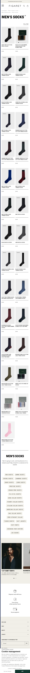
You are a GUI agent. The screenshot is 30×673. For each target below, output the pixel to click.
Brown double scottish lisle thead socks (21, 355)
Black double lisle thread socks (7, 103)
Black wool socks (7, 242)
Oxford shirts (8, 478)
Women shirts (20, 474)
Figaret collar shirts (15, 502)
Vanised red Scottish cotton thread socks (8, 159)
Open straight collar (15, 517)
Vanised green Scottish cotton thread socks (21, 159)
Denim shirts (9, 482)
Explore (4, 622)
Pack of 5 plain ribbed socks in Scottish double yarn (21, 46)
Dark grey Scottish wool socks (7, 45)
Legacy (3, 634)
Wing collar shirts (15, 498)
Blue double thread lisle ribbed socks (20, 298)
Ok (26, 643)
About (3, 630)
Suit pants (15, 525)
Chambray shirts (21, 478)
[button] (2, 5)
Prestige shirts (15, 486)
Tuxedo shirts (9, 521)
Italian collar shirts (15, 505)
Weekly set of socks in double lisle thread (21, 412)
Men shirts (9, 474)
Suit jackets (21, 521)
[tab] (18, 42)
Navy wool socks (20, 214)
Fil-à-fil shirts (15, 494)
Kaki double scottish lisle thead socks (7, 384)
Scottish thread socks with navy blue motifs (8, 298)
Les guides (15, 532)
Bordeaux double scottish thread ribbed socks (8, 326)
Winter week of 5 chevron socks (6, 412)
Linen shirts (20, 482)
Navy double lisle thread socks (6, 75)
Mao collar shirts (15, 513)
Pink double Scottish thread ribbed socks (7, 440)
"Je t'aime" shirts (8, 571)
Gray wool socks (20, 242)
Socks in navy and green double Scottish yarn (21, 326)
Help (3, 626)
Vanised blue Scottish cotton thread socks (21, 131)
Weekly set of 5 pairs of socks (21, 384)
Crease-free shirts (14, 490)
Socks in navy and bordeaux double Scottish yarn (6, 355)
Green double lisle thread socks (20, 75)
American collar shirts (15, 509)
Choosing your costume (15, 529)
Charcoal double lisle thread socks (21, 103)
